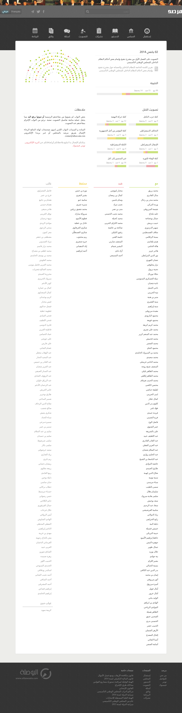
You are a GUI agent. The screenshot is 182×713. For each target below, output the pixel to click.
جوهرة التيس (152, 542)
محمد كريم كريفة (150, 325)
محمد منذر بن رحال (149, 200)
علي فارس (46, 343)
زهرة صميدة (46, 556)
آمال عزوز (153, 593)
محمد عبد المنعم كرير (148, 334)
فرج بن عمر (46, 195)
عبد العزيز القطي (150, 445)
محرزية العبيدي (44, 274)
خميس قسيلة (152, 528)
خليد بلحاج (153, 214)
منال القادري (152, 195)
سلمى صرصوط (44, 440)
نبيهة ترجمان (45, 218)
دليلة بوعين (46, 477)
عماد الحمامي (45, 334)
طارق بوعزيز (45, 394)
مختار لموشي (116, 190)
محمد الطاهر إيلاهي (149, 376)
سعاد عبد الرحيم (151, 505)
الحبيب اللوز (46, 561)
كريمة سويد (46, 610)
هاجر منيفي (46, 209)
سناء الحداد (46, 417)
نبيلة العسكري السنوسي (147, 278)
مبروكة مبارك (81, 214)
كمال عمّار (153, 399)
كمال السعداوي (44, 292)
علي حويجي (46, 339)
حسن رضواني (45, 496)
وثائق (51, 36)
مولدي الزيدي (45, 223)
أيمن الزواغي (45, 514)
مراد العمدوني (45, 241)
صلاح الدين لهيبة (151, 473)
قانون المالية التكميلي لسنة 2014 (118, 678)
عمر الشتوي (152, 426)
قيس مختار (46, 302)
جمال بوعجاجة (151, 218)
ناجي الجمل (153, 288)
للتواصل (163, 678)
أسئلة (67, 36)
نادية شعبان (153, 283)
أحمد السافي (45, 579)
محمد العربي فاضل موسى (39, 264)
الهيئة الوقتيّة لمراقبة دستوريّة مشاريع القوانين (113, 682)
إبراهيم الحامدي (44, 593)
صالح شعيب (46, 408)
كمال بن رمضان (115, 195)
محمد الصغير (152, 343)
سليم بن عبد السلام (42, 431)
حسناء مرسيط (44, 491)
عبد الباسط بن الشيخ (149, 459)
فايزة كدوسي (45, 325)
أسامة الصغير (152, 644)
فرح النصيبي (152, 417)
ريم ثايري (47, 459)
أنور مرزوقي (152, 579)
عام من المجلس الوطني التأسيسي (118, 701)
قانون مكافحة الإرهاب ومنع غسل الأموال (115, 675)
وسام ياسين (117, 200)
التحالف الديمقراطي (149, 130)
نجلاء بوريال (153, 274)
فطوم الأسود (81, 218)
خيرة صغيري (81, 241)
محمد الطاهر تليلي (150, 371)
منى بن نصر (117, 209)
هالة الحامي (153, 246)
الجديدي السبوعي (43, 565)
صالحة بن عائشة (115, 227)
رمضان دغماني (44, 464)
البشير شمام (116, 246)
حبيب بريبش (152, 223)
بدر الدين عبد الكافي (149, 570)
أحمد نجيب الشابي (43, 575)
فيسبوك (76, 145)
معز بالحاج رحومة (43, 538)
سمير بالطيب (152, 487)
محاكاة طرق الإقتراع (124, 685)
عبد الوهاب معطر (43, 352)
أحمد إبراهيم (81, 251)
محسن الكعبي (151, 385)
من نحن (163, 675)
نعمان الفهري (152, 260)
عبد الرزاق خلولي (43, 380)
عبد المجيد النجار (43, 357)
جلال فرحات (46, 510)
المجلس (131, 36)
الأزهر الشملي (151, 630)
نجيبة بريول (153, 269)
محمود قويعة (152, 320)
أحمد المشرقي (44, 584)
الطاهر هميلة (152, 612)
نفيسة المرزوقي (150, 209)
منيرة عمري (81, 204)
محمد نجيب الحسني (113, 214)
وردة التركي (152, 204)
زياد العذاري (46, 454)
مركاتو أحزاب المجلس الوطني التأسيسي (115, 691)
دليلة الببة (154, 524)
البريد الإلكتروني (32, 142)
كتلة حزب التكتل (150, 117)
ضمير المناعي (45, 399)
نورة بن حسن (81, 190)
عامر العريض (45, 389)
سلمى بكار (46, 445)
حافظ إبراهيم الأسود (149, 538)
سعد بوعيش (152, 501)
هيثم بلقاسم (152, 241)
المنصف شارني (115, 241)
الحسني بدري (152, 621)
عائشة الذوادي (152, 464)
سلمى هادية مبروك (149, 496)
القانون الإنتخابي (126, 688)
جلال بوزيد (153, 551)
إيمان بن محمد (151, 575)
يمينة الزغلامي (152, 237)
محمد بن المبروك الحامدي (146, 352)
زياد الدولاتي (152, 514)
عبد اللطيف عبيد (151, 436)
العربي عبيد (46, 547)
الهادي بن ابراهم (151, 602)
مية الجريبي (153, 292)
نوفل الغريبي (45, 214)
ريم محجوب (81, 237)
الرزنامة (35, 36)
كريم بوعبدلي (45, 297)
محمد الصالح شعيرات (41, 269)
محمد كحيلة (117, 218)
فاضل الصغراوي (44, 190)
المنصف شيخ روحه (149, 366)
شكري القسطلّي (79, 232)
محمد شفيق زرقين (78, 209)
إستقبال (147, 36)
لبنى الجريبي (152, 394)
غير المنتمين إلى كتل (117, 158)
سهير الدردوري (151, 227)
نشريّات (99, 36)
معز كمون (46, 232)
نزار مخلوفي (152, 264)
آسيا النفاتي (153, 639)
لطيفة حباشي (152, 389)
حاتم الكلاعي (45, 501)
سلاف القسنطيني (150, 232)
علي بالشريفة (152, 431)
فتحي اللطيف (45, 320)
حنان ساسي (46, 482)
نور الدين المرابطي (149, 255)
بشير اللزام (153, 561)
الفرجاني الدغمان (43, 542)
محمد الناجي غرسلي (149, 362)
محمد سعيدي (152, 357)
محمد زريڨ (153, 190)
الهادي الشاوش (44, 519)
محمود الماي (152, 348)
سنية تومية (153, 477)
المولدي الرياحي (151, 607)
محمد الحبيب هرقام (149, 380)
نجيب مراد (117, 204)
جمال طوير (153, 547)
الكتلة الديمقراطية (118, 144)
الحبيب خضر (152, 626)
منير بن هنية (153, 297)
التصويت (83, 36)
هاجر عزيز (153, 251)
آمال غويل (153, 588)
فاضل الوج (153, 422)
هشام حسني (45, 204)
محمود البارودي (151, 315)
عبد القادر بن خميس (42, 362)
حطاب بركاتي (45, 487)
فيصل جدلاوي (45, 306)
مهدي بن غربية (45, 533)
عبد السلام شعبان (150, 450)
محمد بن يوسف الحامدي (40, 255)
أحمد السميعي (116, 255)
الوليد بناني (153, 598)
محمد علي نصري (150, 329)
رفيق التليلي (116, 232)
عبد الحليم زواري (150, 454)
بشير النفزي (81, 195)
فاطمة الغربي (45, 329)
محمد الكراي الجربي (113, 223)
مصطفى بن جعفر (43, 237)
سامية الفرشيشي (150, 510)
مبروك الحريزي (44, 278)
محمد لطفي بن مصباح (41, 251)
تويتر (83, 145)
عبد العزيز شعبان (43, 366)
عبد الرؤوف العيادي (42, 376)
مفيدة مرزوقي (151, 311)
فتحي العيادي (45, 315)
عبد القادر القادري (150, 440)
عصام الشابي (45, 348)
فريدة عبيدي (152, 413)
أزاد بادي (118, 251)
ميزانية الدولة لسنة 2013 (122, 704)
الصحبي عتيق (152, 616)
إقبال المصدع (152, 635)
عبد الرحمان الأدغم (43, 385)
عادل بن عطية (80, 223)
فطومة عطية (45, 311)
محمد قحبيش (152, 339)
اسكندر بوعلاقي (44, 570)
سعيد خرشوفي (44, 450)
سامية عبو (82, 200)
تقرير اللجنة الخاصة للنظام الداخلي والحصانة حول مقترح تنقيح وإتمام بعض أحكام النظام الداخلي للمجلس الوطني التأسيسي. (125, 69)
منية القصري (152, 302)
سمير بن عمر (45, 426)
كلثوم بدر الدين (151, 403)
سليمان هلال (152, 491)
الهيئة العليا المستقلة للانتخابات (119, 698)
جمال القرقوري (44, 505)
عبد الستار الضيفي (43, 371)
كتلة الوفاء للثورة (150, 158)
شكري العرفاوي (80, 227)
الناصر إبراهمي (44, 528)
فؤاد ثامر (154, 408)
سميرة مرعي (45, 422)
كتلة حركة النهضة (118, 117)
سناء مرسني (152, 482)
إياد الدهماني (81, 246)
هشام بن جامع (45, 200)
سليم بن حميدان (44, 436)
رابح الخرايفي (152, 519)
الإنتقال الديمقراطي (149, 144)
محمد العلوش (45, 260)
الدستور (115, 36)
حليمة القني (117, 237)
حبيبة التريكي (152, 533)
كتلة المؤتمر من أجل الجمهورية (112, 130)
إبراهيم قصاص (45, 588)
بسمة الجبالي (152, 565)
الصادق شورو (45, 551)
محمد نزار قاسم (44, 246)
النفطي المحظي (44, 524)
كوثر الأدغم (46, 283)
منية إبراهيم (153, 306)
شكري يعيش (45, 413)
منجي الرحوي (45, 227)
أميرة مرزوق (152, 584)
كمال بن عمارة (44, 288)
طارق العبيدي (152, 468)
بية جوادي (154, 556)
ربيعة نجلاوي (46, 468)
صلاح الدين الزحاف (43, 403)
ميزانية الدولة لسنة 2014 (122, 694)
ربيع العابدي (46, 473)
